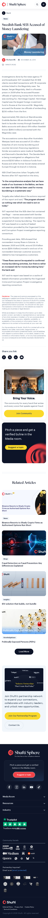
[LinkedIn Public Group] (8, 847)
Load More (24, 652)
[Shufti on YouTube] (22, 357)
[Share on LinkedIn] (16, 357)
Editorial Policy (8, 907)
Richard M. (9, 60)
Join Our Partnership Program (22, 716)
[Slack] (21, 858)
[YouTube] (31, 787)
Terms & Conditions (10, 909)
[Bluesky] (27, 858)
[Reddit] (31, 853)
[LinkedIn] (24, 787)
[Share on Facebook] (4, 357)
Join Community (24, 414)
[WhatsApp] (16, 858)
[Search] (37, 4)
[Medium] (11, 853)
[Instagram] (16, 787)
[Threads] (24, 848)
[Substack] (23, 853)
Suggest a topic (16, 447)
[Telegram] (31, 848)
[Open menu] (43, 4)
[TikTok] (38, 787)
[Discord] (18, 848)
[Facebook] (9, 787)
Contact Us (14, 725)
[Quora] (7, 858)
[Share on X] (10, 357)
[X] (33, 858)
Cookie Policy (29, 907)
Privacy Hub (19, 907)
